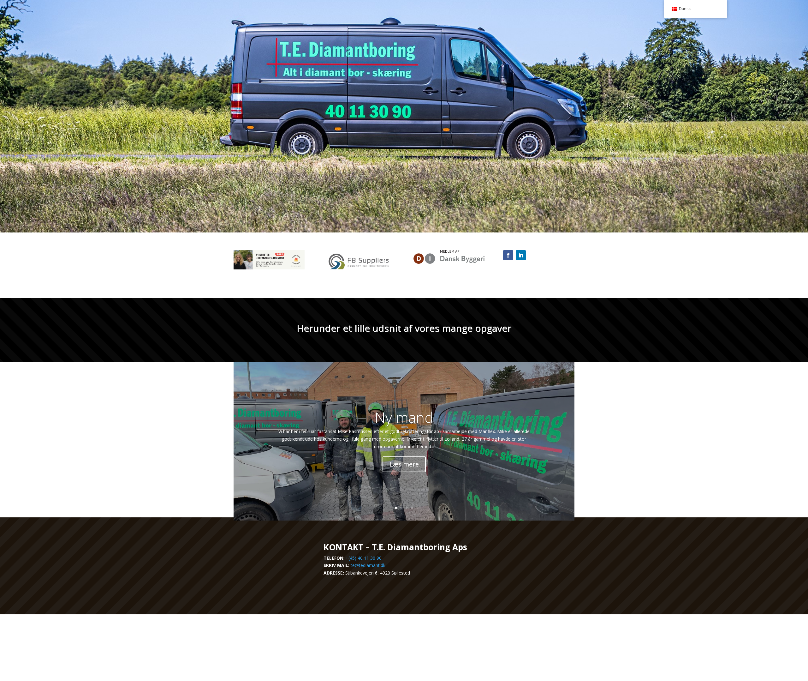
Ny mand (404, 417)
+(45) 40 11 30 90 (364, 558)
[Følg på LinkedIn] (521, 255)
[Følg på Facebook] (508, 255)
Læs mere (404, 464)
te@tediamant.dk (368, 565)
